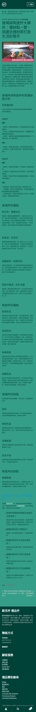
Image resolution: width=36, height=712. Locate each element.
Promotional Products (8, 696)
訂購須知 (5, 660)
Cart (27, 707)
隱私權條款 (5, 669)
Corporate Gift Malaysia (9, 698)
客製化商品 (5, 691)
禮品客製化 (5, 684)
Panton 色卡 (6, 667)
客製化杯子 (9, 503)
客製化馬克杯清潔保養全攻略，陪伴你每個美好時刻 (10, 593)
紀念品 (4, 682)
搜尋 (18, 709)
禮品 (3, 687)
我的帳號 (6, 709)
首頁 (5, 11)
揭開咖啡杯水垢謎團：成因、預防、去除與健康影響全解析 (26, 593)
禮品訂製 (5, 689)
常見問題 (5, 664)
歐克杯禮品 (25, 19)
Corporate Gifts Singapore (10, 694)
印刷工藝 (5, 662)
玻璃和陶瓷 (20, 506)
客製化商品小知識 (13, 11)
